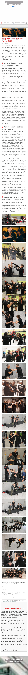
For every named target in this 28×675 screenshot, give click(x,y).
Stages (7, 592)
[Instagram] (14, 6)
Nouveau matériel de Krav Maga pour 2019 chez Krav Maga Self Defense (13, 601)
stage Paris (11, 594)
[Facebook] (13, 6)
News (4, 592)
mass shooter (22, 592)
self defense (4, 593)
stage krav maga (5, 594)
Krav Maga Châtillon (15, 592)
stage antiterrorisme (16, 593)
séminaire (9, 593)
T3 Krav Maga (17, 594)
